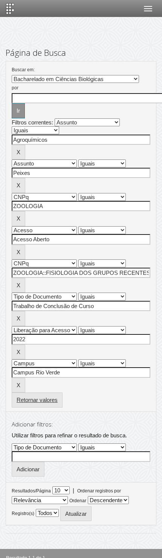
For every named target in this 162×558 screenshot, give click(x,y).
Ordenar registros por (99, 491)
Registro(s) (23, 513)
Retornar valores (37, 400)
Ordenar (77, 500)
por (15, 87)
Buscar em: (23, 69)
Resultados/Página (31, 491)
